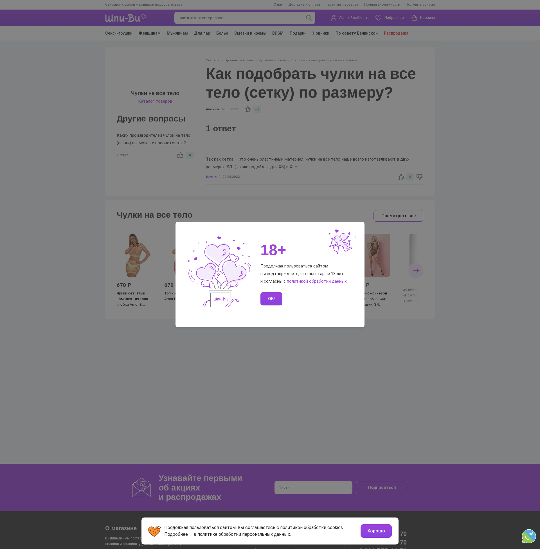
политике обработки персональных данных (243, 534)
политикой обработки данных (317, 281)
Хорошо (376, 531)
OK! (271, 298)
